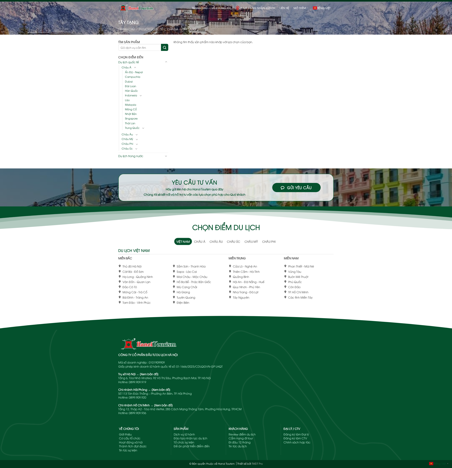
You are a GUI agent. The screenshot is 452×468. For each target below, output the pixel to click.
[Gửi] (164, 47)
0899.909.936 (137, 413)
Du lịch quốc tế (151, 29)
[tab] (183, 241)
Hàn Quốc (131, 90)
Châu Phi (127, 143)
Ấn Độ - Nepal (134, 72)
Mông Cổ (131, 109)
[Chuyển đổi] (166, 62)
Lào (127, 99)
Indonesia (131, 95)
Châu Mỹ (127, 139)
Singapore (131, 118)
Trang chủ (199, 8)
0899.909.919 (137, 382)
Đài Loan (130, 85)
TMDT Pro (257, 463)
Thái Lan (130, 123)
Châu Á (172, 29)
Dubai (129, 81)
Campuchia (132, 76)
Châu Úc (127, 148)
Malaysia (130, 104)
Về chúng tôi (221, 8)
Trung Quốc (132, 127)
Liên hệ (284, 8)
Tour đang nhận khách (258, 8)
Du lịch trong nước (130, 156)
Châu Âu (127, 134)
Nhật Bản (131, 113)
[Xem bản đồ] (149, 374)
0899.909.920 (137, 397)
